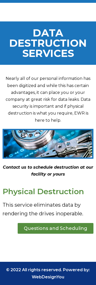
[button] (89, 14)
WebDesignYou (48, 277)
